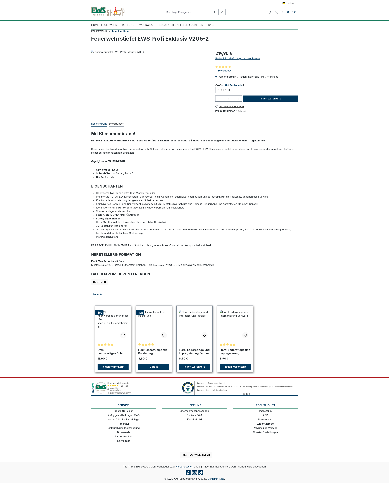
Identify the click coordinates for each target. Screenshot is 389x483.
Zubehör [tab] (98, 294)
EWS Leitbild (194, 419)
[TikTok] (200, 475)
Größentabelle (234, 85)
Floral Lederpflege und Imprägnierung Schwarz (235, 351)
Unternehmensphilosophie (194, 410)
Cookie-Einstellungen (265, 432)
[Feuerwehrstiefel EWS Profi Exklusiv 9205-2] (150, 83)
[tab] (99, 124)
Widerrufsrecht (265, 423)
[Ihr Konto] (276, 12)
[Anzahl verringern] (218, 99)
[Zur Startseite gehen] (108, 11)
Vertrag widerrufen (196, 454)
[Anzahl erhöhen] (239, 99)
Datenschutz (265, 419)
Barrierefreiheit (123, 436)
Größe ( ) (229, 85)
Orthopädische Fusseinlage (123, 419)
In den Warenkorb (270, 98)
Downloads (123, 432)
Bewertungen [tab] (116, 123)
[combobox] (188, 12)
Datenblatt (99, 282)
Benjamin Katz (216, 478)
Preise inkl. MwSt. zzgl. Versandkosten (237, 58)
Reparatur (123, 423)
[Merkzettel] (269, 12)
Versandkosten (184, 466)
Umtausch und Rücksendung (123, 427)
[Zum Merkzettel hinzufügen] (123, 335)
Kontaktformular (123, 410)
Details (154, 366)
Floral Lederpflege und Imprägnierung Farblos (194, 351)
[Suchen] (215, 12)
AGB (265, 415)
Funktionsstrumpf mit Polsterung (152, 351)
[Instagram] (194, 475)
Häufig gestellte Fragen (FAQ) (124, 415)
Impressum (265, 410)
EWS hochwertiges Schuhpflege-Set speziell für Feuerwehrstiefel (113, 351)
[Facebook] (188, 475)
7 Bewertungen (224, 70)
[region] (150, 83)
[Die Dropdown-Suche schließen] (221, 12)
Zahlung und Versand (265, 427)
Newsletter (123, 440)
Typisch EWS (194, 415)
